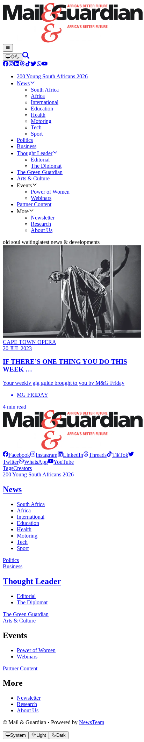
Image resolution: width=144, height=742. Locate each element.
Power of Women (36, 650)
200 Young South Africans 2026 (38, 474)
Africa (24, 510)
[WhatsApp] (39, 64)
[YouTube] (45, 64)
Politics (11, 560)
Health (24, 529)
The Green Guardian (26, 614)
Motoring (27, 536)
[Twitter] (33, 64)
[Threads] (22, 64)
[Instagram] (11, 64)
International (30, 517)
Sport (23, 548)
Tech (22, 542)
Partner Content (20, 668)
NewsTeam (91, 722)
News (12, 489)
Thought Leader (32, 581)
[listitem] (16, 455)
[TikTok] (28, 64)
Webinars (27, 657)
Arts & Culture (19, 621)
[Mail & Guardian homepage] (72, 23)
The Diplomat (32, 602)
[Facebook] (5, 64)
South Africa (31, 504)
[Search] (25, 57)
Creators (22, 468)
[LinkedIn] (17, 64)
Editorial (26, 596)
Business (12, 566)
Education (28, 523)
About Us (27, 710)
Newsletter (29, 698)
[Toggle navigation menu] (8, 48)
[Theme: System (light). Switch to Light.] (12, 57)
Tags (8, 468)
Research (27, 704)
